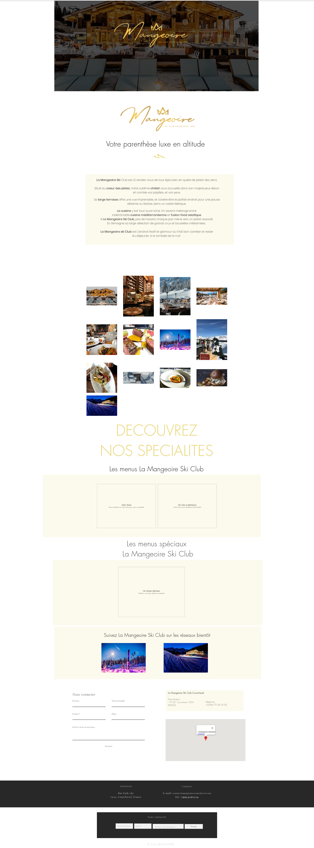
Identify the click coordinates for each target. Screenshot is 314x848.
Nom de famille (118, 701)
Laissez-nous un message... (84, 727)
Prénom (75, 701)
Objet (114, 714)
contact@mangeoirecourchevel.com (191, 793)
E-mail (75, 714)
